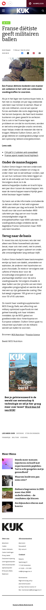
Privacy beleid (6, 555)
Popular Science (33, 334)
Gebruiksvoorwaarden (8, 565)
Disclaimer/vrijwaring (8, 558)
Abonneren (22, 543)
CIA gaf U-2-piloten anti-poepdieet (21, 152)
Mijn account (22, 549)
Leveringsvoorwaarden (8, 562)
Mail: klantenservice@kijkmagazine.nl (30, 590)
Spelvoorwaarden (7, 568)
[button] (36, 3)
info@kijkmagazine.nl (25, 571)
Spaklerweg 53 (23, 562)
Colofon (4, 546)
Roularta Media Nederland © (23, 605)
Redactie (21, 559)
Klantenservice (23, 577)
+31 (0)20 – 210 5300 (25, 568)
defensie (20, 433)
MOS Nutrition (18, 334)
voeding (24, 437)
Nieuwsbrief (22, 546)
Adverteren (5, 543)
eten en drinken (32, 433)
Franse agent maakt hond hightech (21, 155)
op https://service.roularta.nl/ (27, 587)
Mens (7, 23)
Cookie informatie (7, 549)
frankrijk (6, 437)
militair (15, 437)
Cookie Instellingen (8, 552)
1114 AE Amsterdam (25, 565)
